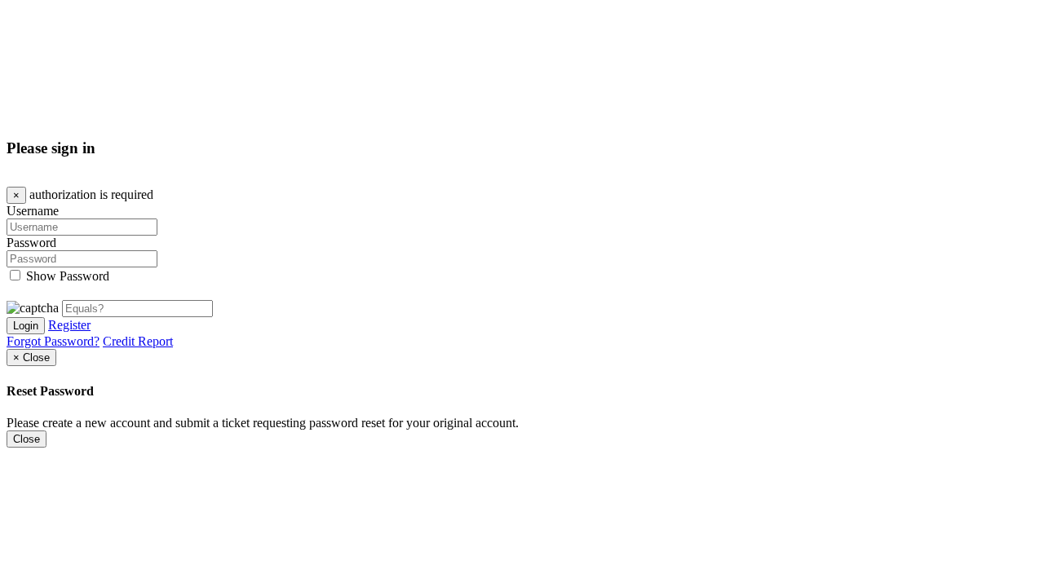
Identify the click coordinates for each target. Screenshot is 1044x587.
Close (26, 439)
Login (25, 326)
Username (33, 211)
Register (69, 325)
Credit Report (138, 341)
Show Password (67, 276)
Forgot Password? (53, 341)
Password (31, 242)
